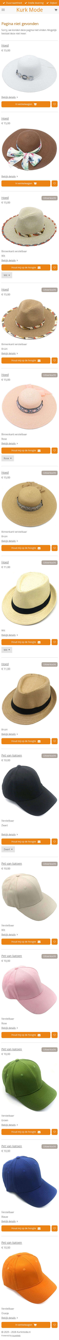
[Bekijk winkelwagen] (56, 10)
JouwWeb (16, 1335)
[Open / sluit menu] (3, 10)
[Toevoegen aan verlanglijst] (55, 104)
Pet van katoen (11, 755)
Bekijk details (8, 97)
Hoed (5, 45)
